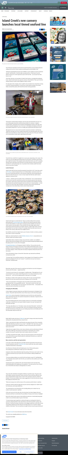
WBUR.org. (24, 414)
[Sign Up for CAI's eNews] (58, 54)
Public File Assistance (55, 443)
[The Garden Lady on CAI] (58, 36)
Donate (64, 2)
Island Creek (10, 411)
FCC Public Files (54, 445)
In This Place (4, 16)
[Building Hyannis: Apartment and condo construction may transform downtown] (58, 87)
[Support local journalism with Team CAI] (58, 21)
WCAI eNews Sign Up (41, 445)
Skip (21, 451)
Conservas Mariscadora (18, 222)
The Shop (9, 171)
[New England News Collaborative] (58, 72)
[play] (2, 7)
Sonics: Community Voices (42, 443)
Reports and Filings (41, 438)
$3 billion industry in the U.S (27, 235)
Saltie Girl (22, 318)
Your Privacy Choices (29, 451)
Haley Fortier (8, 295)
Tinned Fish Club (22, 344)
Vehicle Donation (54, 438)
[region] (19, 444)
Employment (40, 440)
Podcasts (53, 440)
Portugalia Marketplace (10, 245)
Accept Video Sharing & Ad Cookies (9, 451)
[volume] (5, 8)
